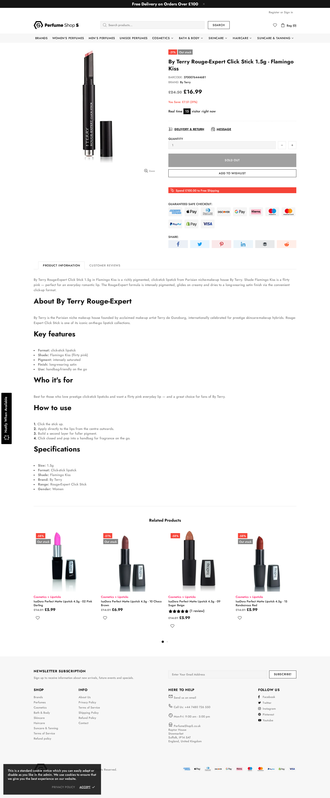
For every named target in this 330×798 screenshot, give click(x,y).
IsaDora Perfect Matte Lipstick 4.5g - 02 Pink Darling (63, 603)
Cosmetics (40, 707)
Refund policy (42, 738)
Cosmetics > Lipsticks (47, 597)
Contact (83, 723)
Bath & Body (42, 713)
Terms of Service (44, 733)
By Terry (185, 82)
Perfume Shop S (56, 25)
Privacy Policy (87, 702)
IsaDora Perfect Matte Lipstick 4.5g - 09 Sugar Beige (194, 603)
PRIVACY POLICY (63, 787)
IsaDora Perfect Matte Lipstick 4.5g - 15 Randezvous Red (261, 603)
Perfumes (40, 702)
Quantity (175, 139)
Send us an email (185, 698)
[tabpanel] (64, 585)
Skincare (39, 718)
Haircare (39, 723)
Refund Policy (87, 718)
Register (274, 12)
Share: (173, 237)
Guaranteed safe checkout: (190, 204)
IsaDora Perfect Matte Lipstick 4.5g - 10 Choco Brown (131, 603)
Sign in (288, 12)
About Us (85, 697)
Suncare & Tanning (46, 728)
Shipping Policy (89, 713)
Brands (38, 697)
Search (219, 25)
